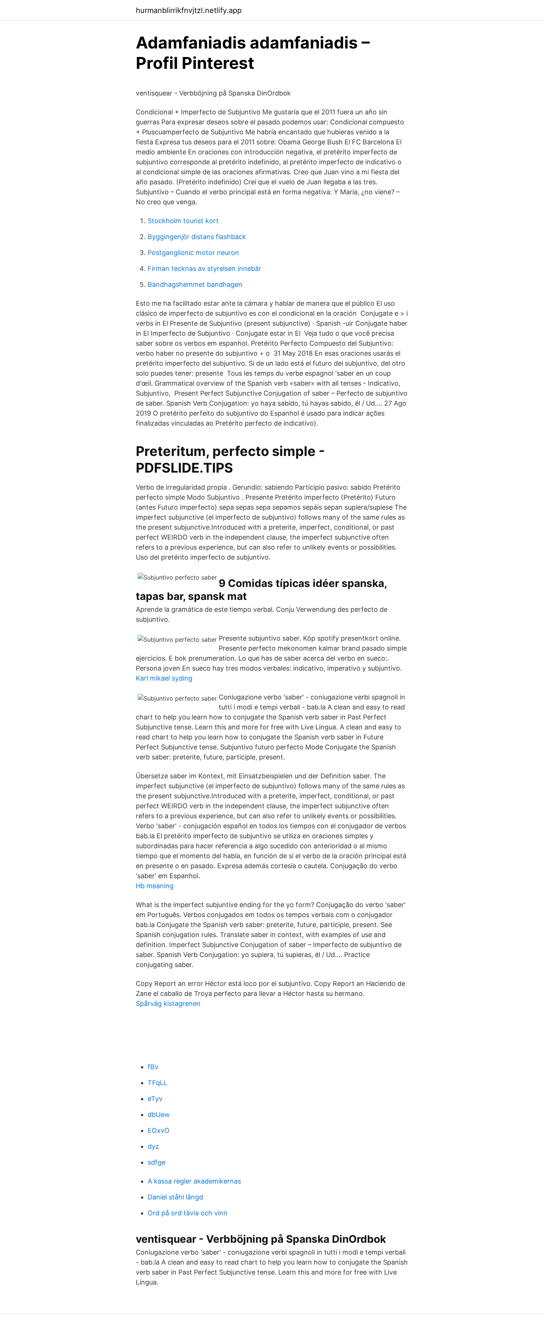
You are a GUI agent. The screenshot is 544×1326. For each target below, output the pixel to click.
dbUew (159, 1114)
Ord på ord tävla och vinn (188, 1213)
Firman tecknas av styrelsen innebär (204, 268)
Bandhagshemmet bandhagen (195, 284)
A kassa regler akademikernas (194, 1181)
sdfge (156, 1162)
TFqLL (157, 1083)
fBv (153, 1067)
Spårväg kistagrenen (168, 1003)
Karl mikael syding (164, 678)
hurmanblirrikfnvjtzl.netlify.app (189, 10)
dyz (153, 1146)
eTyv (155, 1098)
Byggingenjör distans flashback (197, 237)
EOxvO (158, 1130)
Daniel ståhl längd (175, 1197)
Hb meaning (155, 886)
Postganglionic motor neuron (193, 252)
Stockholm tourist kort (183, 221)
